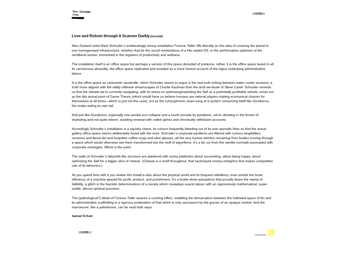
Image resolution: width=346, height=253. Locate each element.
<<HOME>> (258, 13)
